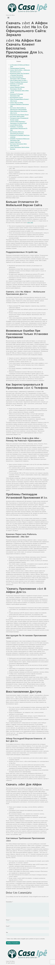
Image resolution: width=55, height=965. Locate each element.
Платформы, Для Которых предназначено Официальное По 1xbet (18, 128)
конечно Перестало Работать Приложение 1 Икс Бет (17, 88)
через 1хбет (30, 222)
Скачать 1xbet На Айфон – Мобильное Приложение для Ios (20, 70)
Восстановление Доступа (16, 97)
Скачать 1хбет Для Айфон (16, 102)
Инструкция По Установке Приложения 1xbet (16, 95)
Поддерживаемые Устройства (17, 68)
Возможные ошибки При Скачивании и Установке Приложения (19, 74)
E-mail (8, 926)
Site (7, 932)
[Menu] (8, 18)
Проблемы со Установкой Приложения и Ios (16, 84)
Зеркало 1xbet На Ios (15, 142)
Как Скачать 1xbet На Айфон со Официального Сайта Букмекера (18, 108)
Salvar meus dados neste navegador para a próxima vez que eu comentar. (26, 939)
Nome (8, 920)
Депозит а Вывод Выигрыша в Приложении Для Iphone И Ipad (18, 122)
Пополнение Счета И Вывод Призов (19, 114)
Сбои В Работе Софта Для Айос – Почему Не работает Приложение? (19, 81)
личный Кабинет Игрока (16, 125)
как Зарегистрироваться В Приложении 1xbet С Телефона (18, 77)
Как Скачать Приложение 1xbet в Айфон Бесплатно (18, 144)
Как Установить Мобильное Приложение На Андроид (17, 132)
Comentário (9, 902)
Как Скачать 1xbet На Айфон (17, 116)
